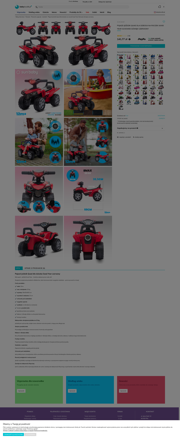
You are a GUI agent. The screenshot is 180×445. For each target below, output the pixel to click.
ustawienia (30, 434)
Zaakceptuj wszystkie (13, 434)
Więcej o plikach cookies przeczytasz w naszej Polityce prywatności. (25, 430)
